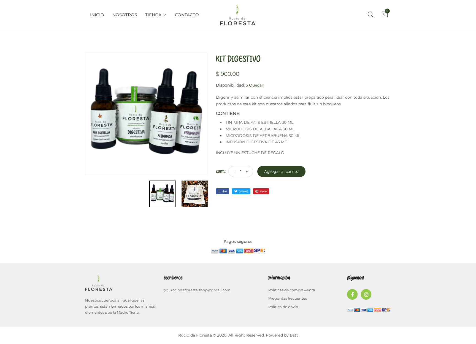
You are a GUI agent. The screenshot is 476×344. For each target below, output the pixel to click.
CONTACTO (187, 14)
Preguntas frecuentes (287, 298)
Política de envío (283, 307)
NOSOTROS (124, 14)
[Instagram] (366, 294)
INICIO (97, 14)
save (263, 191)
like (224, 191)
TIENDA (154, 14)
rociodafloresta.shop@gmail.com (201, 290)
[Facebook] (352, 294)
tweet (243, 191)
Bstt (294, 335)
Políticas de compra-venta (291, 290)
